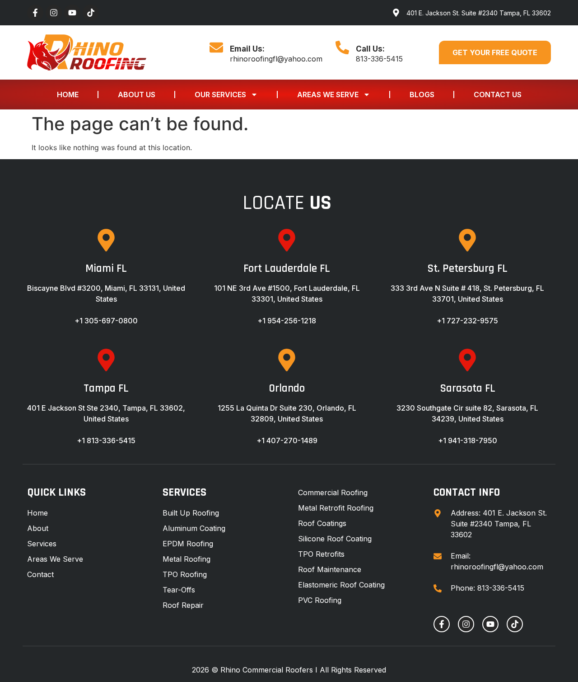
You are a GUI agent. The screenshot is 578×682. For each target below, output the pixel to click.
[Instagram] (54, 13)
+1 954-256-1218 (286, 320)
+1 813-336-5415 (106, 440)
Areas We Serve (328, 94)
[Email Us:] (216, 47)
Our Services (220, 94)
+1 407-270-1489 (286, 440)
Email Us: (247, 48)
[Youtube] (72, 13)
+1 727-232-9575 (467, 320)
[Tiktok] (91, 13)
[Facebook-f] (35, 13)
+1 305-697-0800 (106, 320)
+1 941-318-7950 (467, 440)
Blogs (422, 94)
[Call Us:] (342, 47)
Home (68, 94)
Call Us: (370, 48)
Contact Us (498, 94)
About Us (136, 94)
